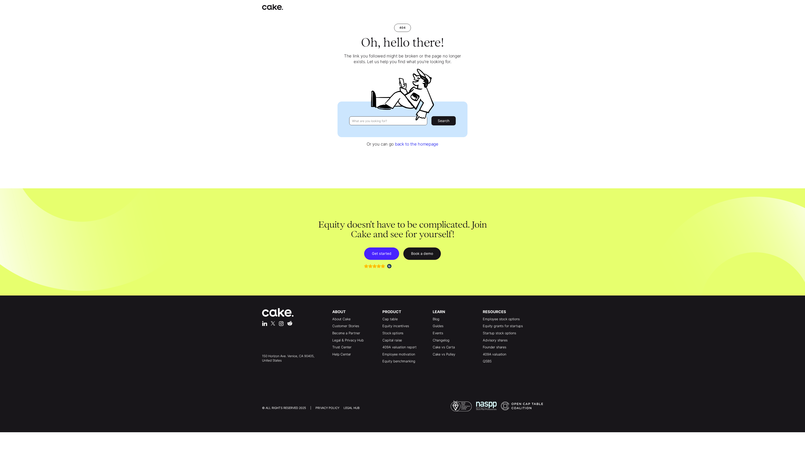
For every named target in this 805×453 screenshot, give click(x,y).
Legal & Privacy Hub (348, 340)
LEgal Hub (352, 408)
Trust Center (342, 347)
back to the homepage (416, 144)
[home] (276, 7)
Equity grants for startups (503, 326)
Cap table (390, 319)
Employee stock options (501, 319)
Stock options (392, 333)
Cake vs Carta (444, 347)
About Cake (341, 319)
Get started (381, 253)
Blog (436, 319)
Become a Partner (346, 333)
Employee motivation (398, 354)
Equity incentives (395, 326)
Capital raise (392, 340)
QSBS (487, 361)
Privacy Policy (327, 408)
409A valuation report (399, 347)
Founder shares (494, 347)
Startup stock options (499, 333)
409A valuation (494, 354)
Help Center (341, 354)
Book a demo (422, 253)
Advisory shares (495, 340)
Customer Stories (345, 326)
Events (438, 333)
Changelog (441, 340)
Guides (438, 326)
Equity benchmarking (398, 361)
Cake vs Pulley (444, 354)
